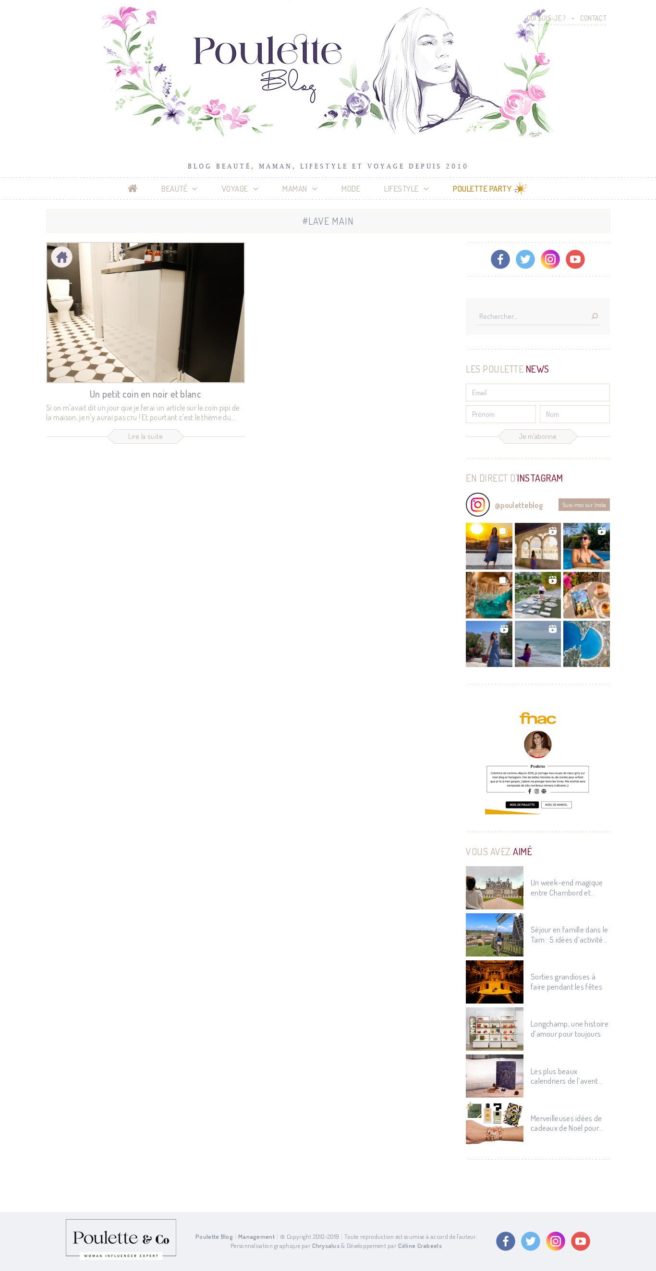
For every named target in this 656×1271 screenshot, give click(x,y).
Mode (350, 188)
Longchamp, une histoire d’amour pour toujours (569, 1028)
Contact (593, 18)
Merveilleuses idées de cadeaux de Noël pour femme (566, 1123)
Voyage (235, 188)
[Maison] (62, 257)
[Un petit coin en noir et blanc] (145, 312)
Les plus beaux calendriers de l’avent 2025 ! (564, 1076)
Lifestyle (401, 188)
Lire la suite (145, 436)
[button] (489, 546)
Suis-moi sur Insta (584, 504)
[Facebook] (500, 259)
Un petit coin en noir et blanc (145, 393)
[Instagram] (550, 259)
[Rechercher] (594, 316)
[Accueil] (133, 189)
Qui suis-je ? (546, 18)
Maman (294, 188)
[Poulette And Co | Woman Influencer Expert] (121, 1257)
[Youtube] (575, 259)
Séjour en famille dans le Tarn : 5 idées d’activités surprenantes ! (569, 934)
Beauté (174, 188)
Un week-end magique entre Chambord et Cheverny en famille (567, 887)
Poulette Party (482, 188)
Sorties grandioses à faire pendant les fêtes (566, 981)
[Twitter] (525, 259)
